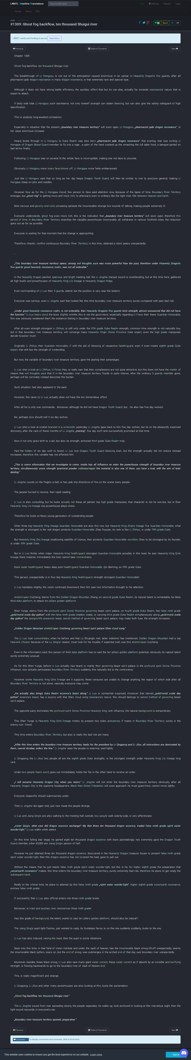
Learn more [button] (96, 1054)
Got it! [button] (176, 1054)
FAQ (38, 11)
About (28, 11)
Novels (18, 11)
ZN (178, 23)
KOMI (12, 20)
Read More (55, 38)
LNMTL (27, 3)
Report (165, 23)
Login (178, 4)
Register (167, 4)
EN (172, 23)
